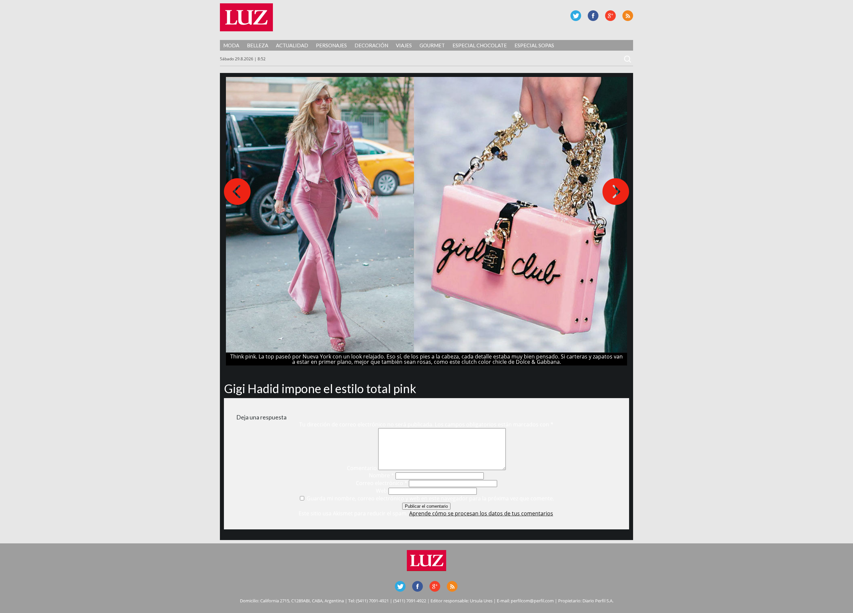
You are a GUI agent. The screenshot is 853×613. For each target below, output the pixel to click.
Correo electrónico (382, 483)
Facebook (593, 15)
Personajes (331, 45)
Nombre (381, 475)
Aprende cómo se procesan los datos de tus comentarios (481, 513)
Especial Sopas (534, 45)
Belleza (257, 45)
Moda (231, 45)
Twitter (575, 15)
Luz (246, 17)
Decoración (371, 45)
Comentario (362, 468)
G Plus (610, 15)
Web (381, 490)
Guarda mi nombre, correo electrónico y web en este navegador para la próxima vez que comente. (430, 498)
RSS (627, 15)
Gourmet (432, 45)
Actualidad (292, 45)
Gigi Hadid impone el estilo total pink (320, 388)
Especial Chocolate (479, 45)
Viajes (404, 45)
